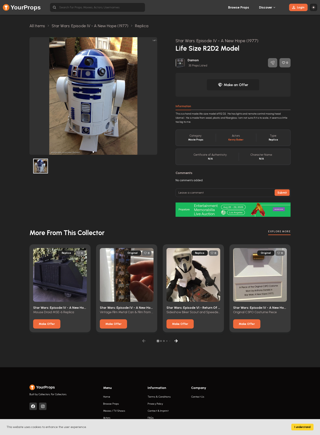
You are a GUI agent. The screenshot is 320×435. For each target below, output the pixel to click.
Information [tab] (183, 106)
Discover (265, 7)
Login (300, 7)
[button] (93, 152)
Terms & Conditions (159, 396)
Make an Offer (236, 85)
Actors (106, 417)
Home (106, 396)
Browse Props (238, 7)
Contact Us (197, 396)
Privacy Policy (155, 403)
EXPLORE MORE (279, 231)
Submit (282, 192)
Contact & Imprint (158, 410)
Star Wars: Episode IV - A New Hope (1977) (217, 40)
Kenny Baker (236, 139)
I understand (302, 427)
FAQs (151, 417)
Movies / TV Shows (114, 410)
